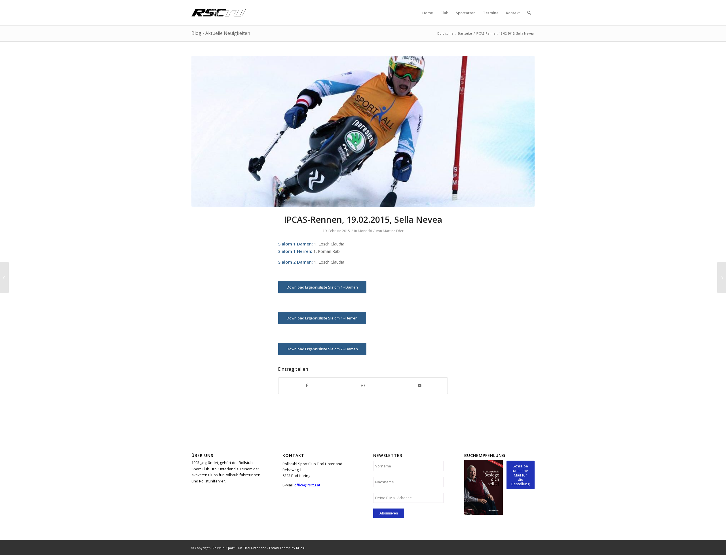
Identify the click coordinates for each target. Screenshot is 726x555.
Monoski (365, 230)
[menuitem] (428, 12)
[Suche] (529, 12)
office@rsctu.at (307, 485)
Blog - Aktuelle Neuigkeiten (220, 33)
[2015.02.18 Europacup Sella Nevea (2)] (363, 131)
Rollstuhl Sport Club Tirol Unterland (239, 548)
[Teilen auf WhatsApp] (363, 385)
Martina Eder (393, 230)
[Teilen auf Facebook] (306, 385)
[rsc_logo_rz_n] (218, 12)
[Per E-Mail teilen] (419, 385)
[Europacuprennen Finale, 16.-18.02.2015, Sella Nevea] (4, 277)
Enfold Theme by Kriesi (287, 548)
